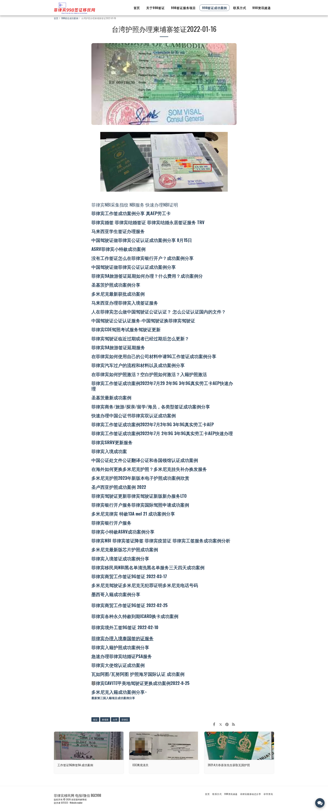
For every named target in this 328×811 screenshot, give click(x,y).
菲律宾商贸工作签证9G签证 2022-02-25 (129, 605)
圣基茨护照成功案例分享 (115, 284)
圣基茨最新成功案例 (111, 397)
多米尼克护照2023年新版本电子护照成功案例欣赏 (140, 477)
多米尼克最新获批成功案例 (118, 293)
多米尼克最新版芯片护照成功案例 (124, 549)
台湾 (115, 719)
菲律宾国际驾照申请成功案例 (160, 504)
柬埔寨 (105, 719)
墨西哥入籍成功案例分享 (115, 594)
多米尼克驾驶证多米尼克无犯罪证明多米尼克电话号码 (144, 585)
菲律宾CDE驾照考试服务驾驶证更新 (126, 329)
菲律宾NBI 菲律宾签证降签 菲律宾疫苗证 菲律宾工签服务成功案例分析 (160, 540)
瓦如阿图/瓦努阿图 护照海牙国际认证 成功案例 (137, 674)
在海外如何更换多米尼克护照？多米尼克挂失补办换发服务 (149, 469)
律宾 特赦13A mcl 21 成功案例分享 (142, 513)
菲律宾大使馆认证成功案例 (118, 665)
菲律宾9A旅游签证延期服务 (118, 347)
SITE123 (64, 802)
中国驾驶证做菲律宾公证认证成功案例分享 (133, 266)
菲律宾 (124, 719)
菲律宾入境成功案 (109, 451)
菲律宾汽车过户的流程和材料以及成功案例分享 (138, 365)
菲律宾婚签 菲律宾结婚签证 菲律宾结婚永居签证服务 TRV (147, 222)
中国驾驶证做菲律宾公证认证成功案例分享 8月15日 (141, 240)
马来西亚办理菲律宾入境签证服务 (124, 302)
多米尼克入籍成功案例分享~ (119, 691)
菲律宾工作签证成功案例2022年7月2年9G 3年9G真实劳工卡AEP (152, 424)
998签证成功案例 (69, 18)
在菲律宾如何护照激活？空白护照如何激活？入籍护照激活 (149, 374)
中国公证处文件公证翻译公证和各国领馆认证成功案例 (144, 460)
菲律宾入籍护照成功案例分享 (120, 647)
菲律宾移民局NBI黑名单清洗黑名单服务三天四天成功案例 (147, 567)
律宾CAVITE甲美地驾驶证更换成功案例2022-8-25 (142, 683)
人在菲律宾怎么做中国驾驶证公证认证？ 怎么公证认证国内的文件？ (158, 311)
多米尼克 (100, 513)
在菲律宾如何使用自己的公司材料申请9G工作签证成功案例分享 (153, 356)
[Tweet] (220, 724)
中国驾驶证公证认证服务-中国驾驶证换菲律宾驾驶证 (143, 320)
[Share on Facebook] (214, 724)
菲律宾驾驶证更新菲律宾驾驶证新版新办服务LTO (139, 495)
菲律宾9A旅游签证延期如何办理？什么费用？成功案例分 (147, 275)
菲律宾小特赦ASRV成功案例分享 (122, 531)
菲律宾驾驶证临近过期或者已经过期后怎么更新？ (140, 338)
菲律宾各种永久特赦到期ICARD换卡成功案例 (134, 616)
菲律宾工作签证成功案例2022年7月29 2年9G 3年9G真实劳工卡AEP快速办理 (162, 386)
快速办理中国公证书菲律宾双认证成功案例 (133, 415)
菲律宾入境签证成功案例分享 (120, 558)
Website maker (76, 802)
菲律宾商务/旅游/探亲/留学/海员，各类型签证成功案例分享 (150, 406)
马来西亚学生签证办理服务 (118, 231)
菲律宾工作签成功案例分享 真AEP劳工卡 (131, 213)
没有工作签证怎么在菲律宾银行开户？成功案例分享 (142, 258)
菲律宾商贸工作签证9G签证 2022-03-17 (129, 576)
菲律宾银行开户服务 (111, 504)
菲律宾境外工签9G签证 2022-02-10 (124, 627)
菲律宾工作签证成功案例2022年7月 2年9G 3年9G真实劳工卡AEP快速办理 (162, 433)
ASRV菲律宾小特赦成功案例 (118, 249)
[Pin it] (227, 724)
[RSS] (233, 724)
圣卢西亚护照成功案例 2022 (118, 487)
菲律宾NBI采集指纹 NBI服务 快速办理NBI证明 (134, 204)
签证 (95, 719)
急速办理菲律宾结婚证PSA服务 (121, 656)
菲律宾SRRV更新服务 (112, 442)
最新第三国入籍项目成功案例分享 (113, 698)
